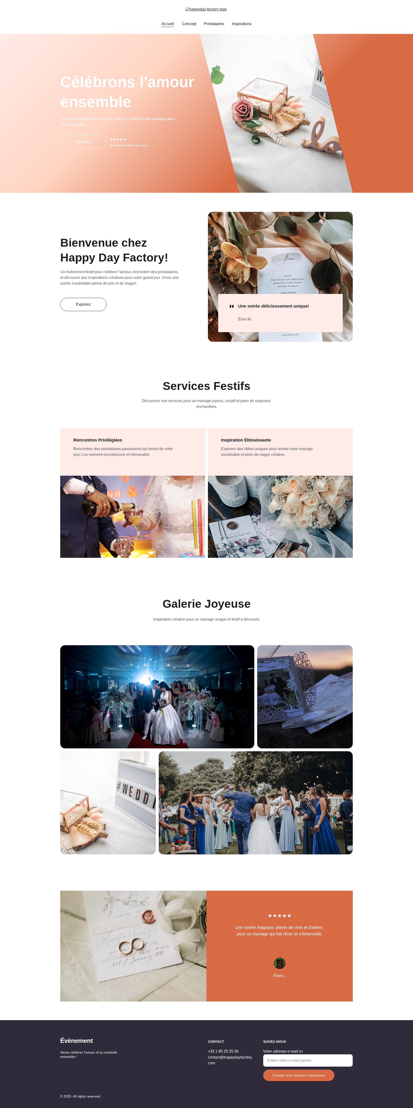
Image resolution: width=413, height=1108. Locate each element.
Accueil (168, 24)
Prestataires (214, 24)
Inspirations (241, 24)
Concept (189, 24)
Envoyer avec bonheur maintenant (299, 1075)
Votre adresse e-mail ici (283, 1051)
